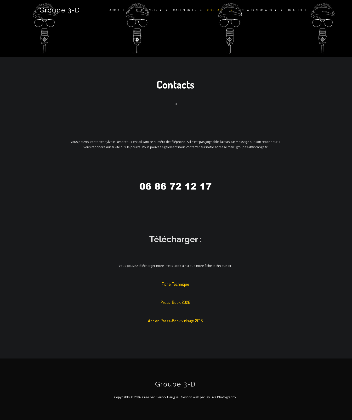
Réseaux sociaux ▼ (258, 10)
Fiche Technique (175, 284)
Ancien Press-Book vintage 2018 (175, 321)
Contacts (217, 10)
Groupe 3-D (60, 10)
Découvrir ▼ (149, 10)
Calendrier (185, 10)
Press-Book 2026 (175, 302)
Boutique (298, 10)
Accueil (117, 10)
